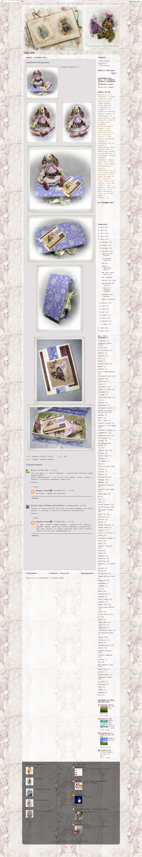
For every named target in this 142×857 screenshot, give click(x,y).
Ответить (34, 482)
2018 (102, 230)
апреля (105, 315)
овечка (100, 522)
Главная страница (59, 573)
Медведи (101, 480)
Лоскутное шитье (104, 466)
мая (103, 312)
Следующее (31, 573)
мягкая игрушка (104, 504)
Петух (100, 543)
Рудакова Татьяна (42, 490)
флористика (102, 669)
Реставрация (102, 573)
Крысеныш (37, 778)
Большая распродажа (90, 783)
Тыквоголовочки (104, 645)
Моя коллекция (80, 795)
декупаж (101, 403)
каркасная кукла (104, 435)
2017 (102, 233)
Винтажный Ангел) (104, 376)
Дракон (100, 418)
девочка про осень (109, 280)
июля (104, 306)
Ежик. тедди (102, 420)
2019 (102, 227)
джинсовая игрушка (105, 408)
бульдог (101, 369)
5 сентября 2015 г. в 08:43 (75, 505)
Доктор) (105, 263)
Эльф (99, 687)
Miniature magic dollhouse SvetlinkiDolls (47, 505)
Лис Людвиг (102, 461)
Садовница (102, 583)
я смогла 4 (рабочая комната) (106, 289)
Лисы (99, 464)
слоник (100, 612)
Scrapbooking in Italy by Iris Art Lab (107, 734)
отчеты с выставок (105, 533)
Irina (33, 470)
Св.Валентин (102, 594)
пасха (100, 535)
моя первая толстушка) (43, 811)
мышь (99, 502)
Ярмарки (101, 692)
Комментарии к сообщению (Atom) (51, 578)
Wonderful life (106, 719)
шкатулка (101, 682)
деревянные (102, 405)
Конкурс (101, 441)
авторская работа (104, 343)
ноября (105, 245)
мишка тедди (102, 494)
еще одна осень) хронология (108, 273)
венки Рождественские (106, 372)
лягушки (101, 469)
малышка (101, 474)
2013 (102, 331)
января (105, 324)
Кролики (35, 459)
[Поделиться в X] (63, 456)
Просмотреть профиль (106, 87)
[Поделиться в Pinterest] (67, 456)
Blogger (86, 841)
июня (104, 309)
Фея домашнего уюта (105, 665)
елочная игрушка (104, 423)
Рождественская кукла (106, 576)
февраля (105, 321)
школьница (102, 684)
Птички (100, 571)
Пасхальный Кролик (41, 800)
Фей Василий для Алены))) (108, 284)
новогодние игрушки (105, 510)
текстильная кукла (105, 630)
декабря (105, 242)
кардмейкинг (102, 433)
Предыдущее (87, 573)
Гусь (99, 400)
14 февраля (102, 341)
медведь (101, 482)
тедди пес (102, 625)
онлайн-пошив (103, 527)
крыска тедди (103, 456)
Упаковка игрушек (104, 650)
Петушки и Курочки (105, 546)
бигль (100, 358)
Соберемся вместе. (107, 705)
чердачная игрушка (105, 677)
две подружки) (107, 277)
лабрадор (101, 458)
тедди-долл (102, 627)
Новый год (102, 514)
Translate (106, 65)
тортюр (100, 642)
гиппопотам (102, 381)
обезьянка (102, 517)
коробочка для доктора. (107, 254)
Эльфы (100, 689)
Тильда (100, 637)
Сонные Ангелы (103, 614)
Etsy (99, 695)
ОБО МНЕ (101, 519)
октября (105, 248)
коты (99, 448)
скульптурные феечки (106, 607)
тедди (100, 619)
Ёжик (36, 768)
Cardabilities (105, 750)
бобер (100, 361)
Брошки (100, 366)
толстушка (102, 640)
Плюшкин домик (80, 767)
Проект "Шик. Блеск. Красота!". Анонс (111, 724)
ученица (101, 659)
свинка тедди (103, 599)
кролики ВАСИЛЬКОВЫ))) (43, 789)
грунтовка (102, 392)
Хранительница (103, 674)
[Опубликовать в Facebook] (65, 456)
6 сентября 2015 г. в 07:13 (63, 490)
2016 (102, 236)
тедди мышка (102, 622)
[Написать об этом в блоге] (61, 456)
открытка (101, 530)
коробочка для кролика (107, 295)
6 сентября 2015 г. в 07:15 (63, 522)
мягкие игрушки (104, 507)
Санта (100, 591)
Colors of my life (82, 825)
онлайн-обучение (104, 525)
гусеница (101, 395)
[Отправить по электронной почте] (59, 456)
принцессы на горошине (106, 564)
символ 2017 (102, 604)
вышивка (101, 379)
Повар (100, 553)
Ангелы (100, 348)
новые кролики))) (108, 299)
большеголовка (103, 364)
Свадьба (101, 596)
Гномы (100, 384)
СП (99, 617)
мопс (99, 499)
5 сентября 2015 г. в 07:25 (46, 470)
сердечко (101, 602)
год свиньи (102, 387)
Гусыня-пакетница (104, 397)
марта (104, 318)
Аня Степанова (103, 350)
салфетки (101, 586)
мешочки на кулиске (105, 485)
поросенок (102, 558)
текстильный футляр (105, 633)
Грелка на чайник (104, 389)
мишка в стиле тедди (106, 489)
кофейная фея (103, 450)
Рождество (102, 581)
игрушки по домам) (105, 430)
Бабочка (101, 353)
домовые (101, 415)
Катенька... (87, 812)
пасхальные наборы (105, 538)
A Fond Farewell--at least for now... (107, 754)
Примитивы (102, 561)
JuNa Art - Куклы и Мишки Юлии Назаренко (91, 781)
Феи (99, 662)
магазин (101, 472)
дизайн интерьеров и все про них (106, 411)
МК (99, 496)
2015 (102, 239)
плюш (99, 550)
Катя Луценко (103, 438)
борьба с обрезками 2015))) (106, 268)
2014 (102, 328)
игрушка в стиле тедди (106, 426)
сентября (106, 251)
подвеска (101, 556)
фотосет (101, 672)
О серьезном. (88, 797)
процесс (101, 568)
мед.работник (103, 477)
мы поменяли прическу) (106, 259)
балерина (101, 356)
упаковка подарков (47, 459)
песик (100, 541)
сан (99, 589)
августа (105, 303)
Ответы (35, 487)
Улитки (100, 648)
